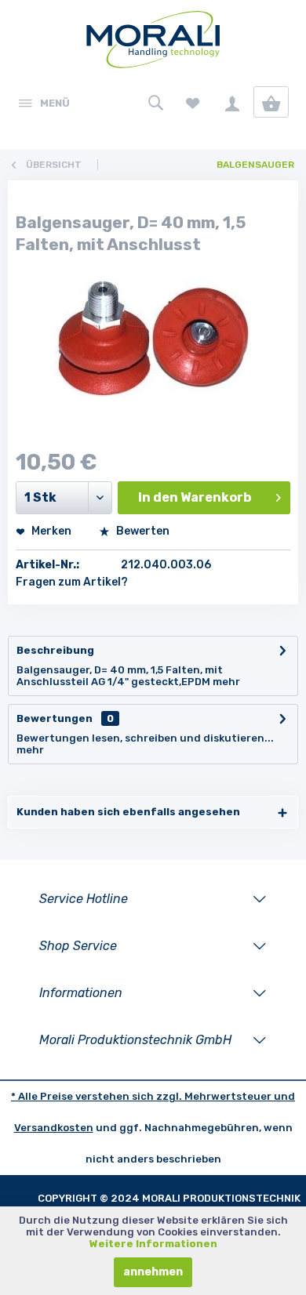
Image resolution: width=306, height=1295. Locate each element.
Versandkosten (53, 1128)
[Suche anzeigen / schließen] (153, 102)
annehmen (153, 1272)
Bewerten (141, 531)
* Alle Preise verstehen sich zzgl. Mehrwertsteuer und (153, 1096)
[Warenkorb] (271, 102)
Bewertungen (54, 718)
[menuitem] (43, 102)
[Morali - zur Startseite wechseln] (153, 43)
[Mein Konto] (232, 102)
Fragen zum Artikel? (72, 582)
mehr (226, 681)
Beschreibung (55, 650)
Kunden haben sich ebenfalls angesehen (128, 812)
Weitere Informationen (153, 1244)
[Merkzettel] (192, 102)
